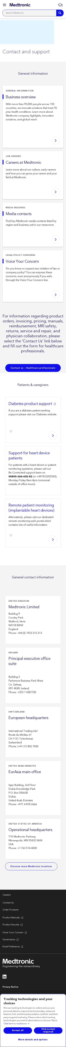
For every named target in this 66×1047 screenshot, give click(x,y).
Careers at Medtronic (23, 163)
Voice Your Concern (22, 261)
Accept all (18, 1030)
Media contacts (18, 214)
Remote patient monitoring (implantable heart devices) (31, 508)
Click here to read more (15, 1023)
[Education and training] (60, 5)
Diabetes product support (30, 403)
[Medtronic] (20, 5)
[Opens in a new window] (4, 977)
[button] (5, 5)
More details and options (33, 1039)
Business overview (21, 97)
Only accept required (48, 1030)
